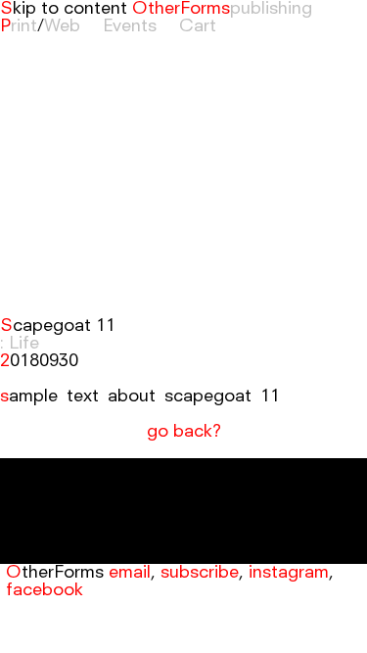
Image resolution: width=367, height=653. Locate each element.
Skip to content (63, 9)
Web (62, 26)
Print (18, 26)
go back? (184, 432)
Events (130, 26)
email (130, 573)
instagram (289, 573)
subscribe (200, 573)
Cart (197, 26)
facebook (44, 590)
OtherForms (181, 9)
